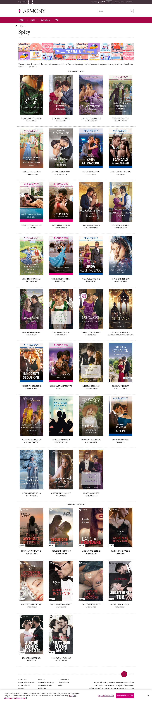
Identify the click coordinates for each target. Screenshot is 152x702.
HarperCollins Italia (24, 685)
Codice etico (42, 688)
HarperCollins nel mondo (26, 682)
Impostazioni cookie (106, 696)
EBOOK (21, 20)
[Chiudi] (148, 695)
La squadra (21, 688)
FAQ (56, 20)
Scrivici (60, 685)
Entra (109, 2)
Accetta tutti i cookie (125, 696)
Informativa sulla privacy (46, 682)
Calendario (45, 20)
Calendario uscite (63, 682)
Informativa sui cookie (45, 685)
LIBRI (32, 20)
